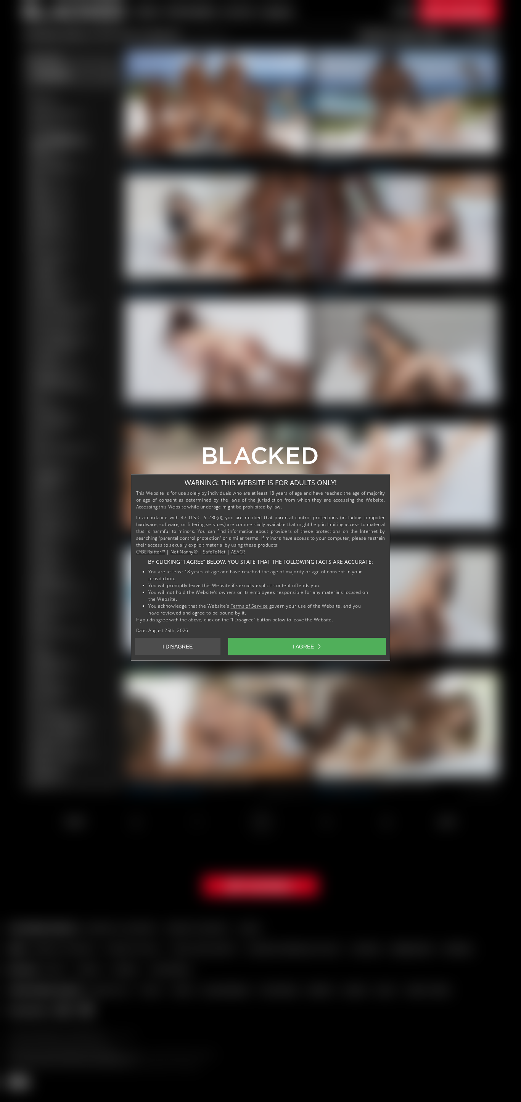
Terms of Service (249, 606)
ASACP (238, 552)
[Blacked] (260, 458)
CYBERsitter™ (151, 552)
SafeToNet (214, 552)
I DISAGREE (177, 647)
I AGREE (303, 647)
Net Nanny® (184, 552)
